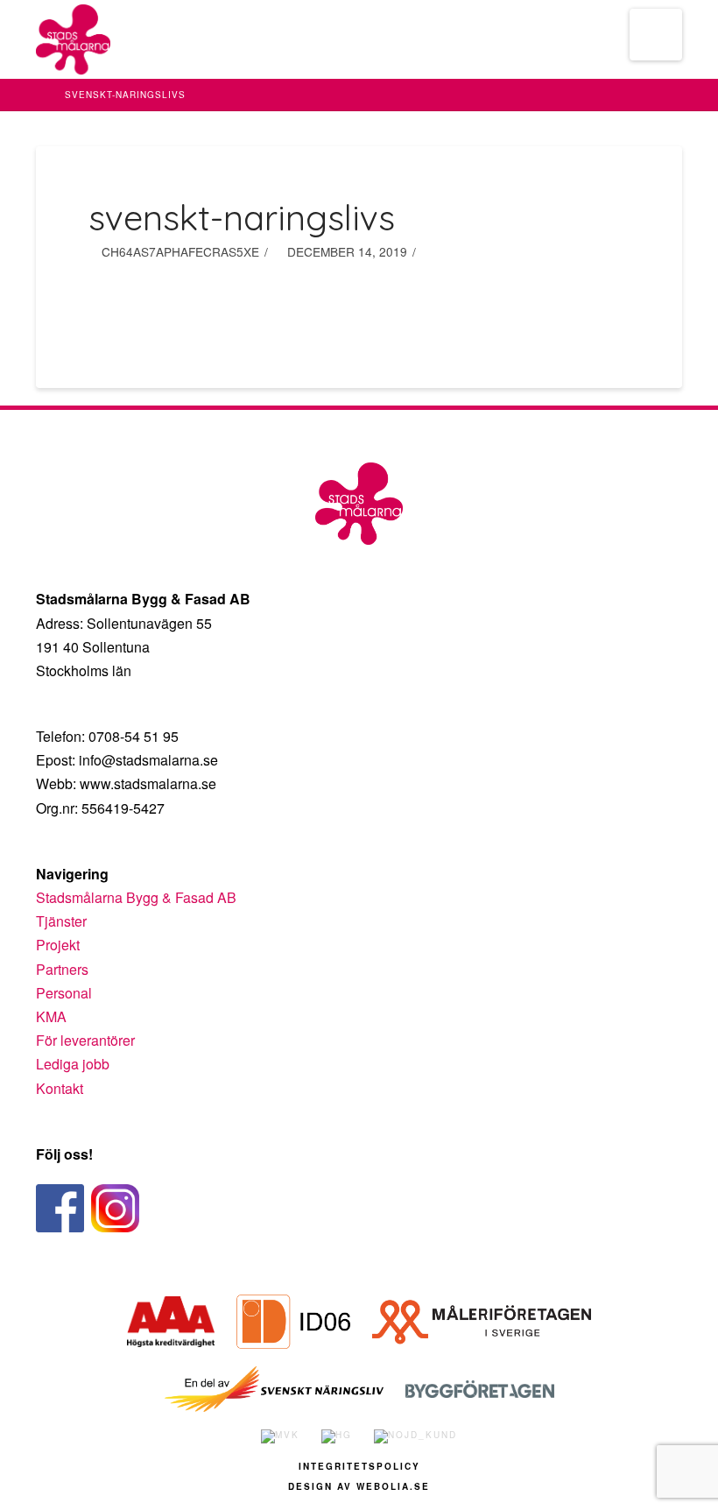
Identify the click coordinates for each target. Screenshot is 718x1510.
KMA (51, 1016)
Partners (62, 969)
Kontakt (59, 1088)
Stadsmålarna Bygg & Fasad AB (136, 897)
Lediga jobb (72, 1064)
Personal (64, 993)
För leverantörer (85, 1040)
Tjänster (61, 921)
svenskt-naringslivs (125, 94)
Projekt (58, 945)
